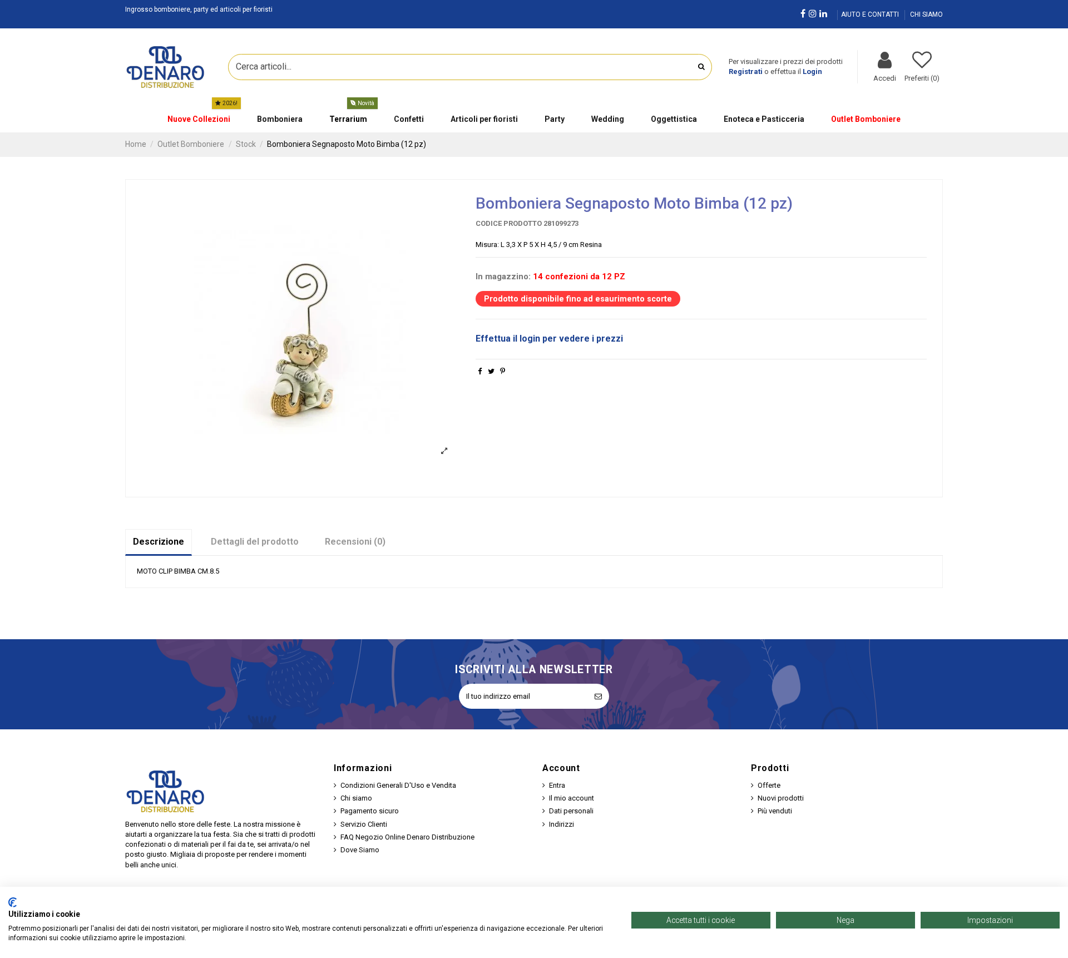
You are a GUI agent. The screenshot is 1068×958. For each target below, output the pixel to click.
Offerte (769, 785)
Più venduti (775, 811)
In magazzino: (503, 276)
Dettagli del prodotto (255, 541)
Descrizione (158, 541)
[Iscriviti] (598, 696)
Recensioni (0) (355, 541)
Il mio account (571, 798)
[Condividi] (480, 371)
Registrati (746, 71)
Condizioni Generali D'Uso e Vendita (398, 785)
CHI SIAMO (926, 14)
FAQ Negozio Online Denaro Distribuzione (407, 837)
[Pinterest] (502, 371)
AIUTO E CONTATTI (871, 14)
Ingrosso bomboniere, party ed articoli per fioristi (199, 9)
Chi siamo (356, 798)
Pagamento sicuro (369, 811)
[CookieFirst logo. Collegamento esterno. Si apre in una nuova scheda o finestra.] (12, 902)
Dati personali (571, 811)
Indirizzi (561, 824)
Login (812, 71)
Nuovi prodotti (781, 798)
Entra (557, 785)
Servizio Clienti (363, 824)
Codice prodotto (509, 223)
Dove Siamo (359, 850)
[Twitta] (491, 371)
